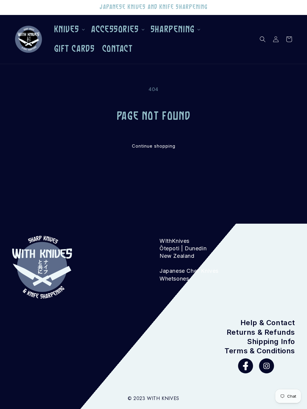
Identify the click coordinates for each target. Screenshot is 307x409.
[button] (69, 30)
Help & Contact (267, 322)
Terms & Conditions (260, 350)
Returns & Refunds (261, 332)
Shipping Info (271, 341)
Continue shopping (153, 146)
